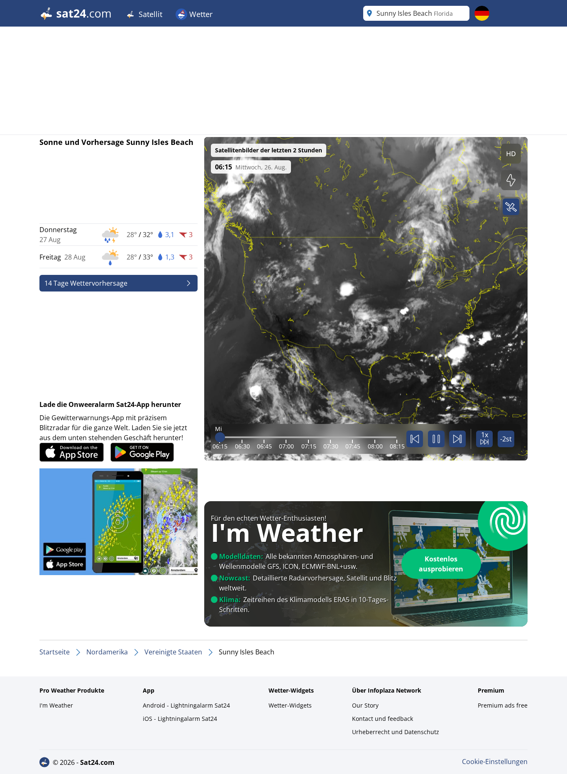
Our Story (365, 705)
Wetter (200, 14)
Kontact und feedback (382, 719)
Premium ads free (503, 705)
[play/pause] (436, 439)
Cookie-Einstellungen (495, 761)
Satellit (149, 14)
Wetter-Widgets (290, 705)
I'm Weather (56, 705)
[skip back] (414, 439)
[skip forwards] (457, 439)
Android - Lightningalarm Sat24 (186, 705)
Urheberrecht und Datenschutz (395, 732)
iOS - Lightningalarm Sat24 (180, 719)
